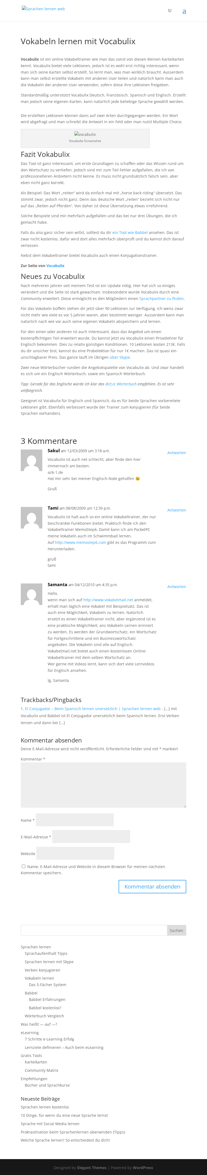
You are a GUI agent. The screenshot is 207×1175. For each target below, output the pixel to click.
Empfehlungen (34, 1078)
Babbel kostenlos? (45, 1007)
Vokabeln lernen (39, 978)
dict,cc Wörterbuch (121, 383)
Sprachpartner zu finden (161, 298)
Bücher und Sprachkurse (47, 1085)
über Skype (120, 357)
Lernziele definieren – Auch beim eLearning (64, 1047)
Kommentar (33, 759)
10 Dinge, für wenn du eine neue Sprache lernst (64, 1115)
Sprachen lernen (36, 946)
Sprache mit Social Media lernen (50, 1123)
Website (28, 853)
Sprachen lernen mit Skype (49, 961)
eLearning (30, 1032)
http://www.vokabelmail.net (108, 599)
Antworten (176, 452)
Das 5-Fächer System (47, 984)
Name (28, 820)
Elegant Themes (91, 1167)
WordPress (143, 1167)
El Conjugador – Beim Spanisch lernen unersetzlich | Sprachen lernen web (93, 708)
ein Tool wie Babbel (130, 232)
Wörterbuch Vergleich (44, 1015)
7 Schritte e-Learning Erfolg (49, 1039)
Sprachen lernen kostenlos (45, 1107)
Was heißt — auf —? (39, 1024)
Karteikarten (36, 1062)
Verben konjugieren (42, 970)
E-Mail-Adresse (36, 836)
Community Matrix (41, 1070)
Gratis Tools (31, 1055)
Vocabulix (55, 265)
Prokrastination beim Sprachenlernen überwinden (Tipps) (73, 1132)
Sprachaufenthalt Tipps (46, 953)
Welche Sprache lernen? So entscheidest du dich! (65, 1140)
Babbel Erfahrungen (47, 999)
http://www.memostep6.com (80, 542)
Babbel (31, 993)
